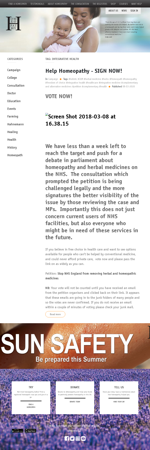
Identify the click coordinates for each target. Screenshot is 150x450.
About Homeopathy (57, 4)
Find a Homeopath (17, 4)
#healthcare (92, 82)
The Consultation (80, 4)
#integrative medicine (110, 82)
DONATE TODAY (75, 402)
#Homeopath (116, 78)
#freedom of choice (55, 82)
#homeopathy (130, 78)
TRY (31, 387)
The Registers (100, 4)
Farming (12, 116)
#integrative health (75, 82)
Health (11, 139)
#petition (76, 86)
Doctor (11, 93)
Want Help (136, 4)
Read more (55, 314)
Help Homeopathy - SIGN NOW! (83, 70)
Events (11, 109)
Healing (12, 132)
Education (14, 101)
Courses (123, 4)
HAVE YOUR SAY (119, 402)
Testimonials (37, 4)
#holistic (73, 78)
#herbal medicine (92, 78)
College (12, 77)
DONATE (75, 387)
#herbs (105, 78)
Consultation (16, 85)
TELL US (119, 387)
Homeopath (15, 155)
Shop (113, 4)
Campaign (13, 70)
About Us (113, 10)
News (124, 10)
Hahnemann (15, 124)
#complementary (90, 86)
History (12, 147)
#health (103, 86)
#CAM (80, 78)
